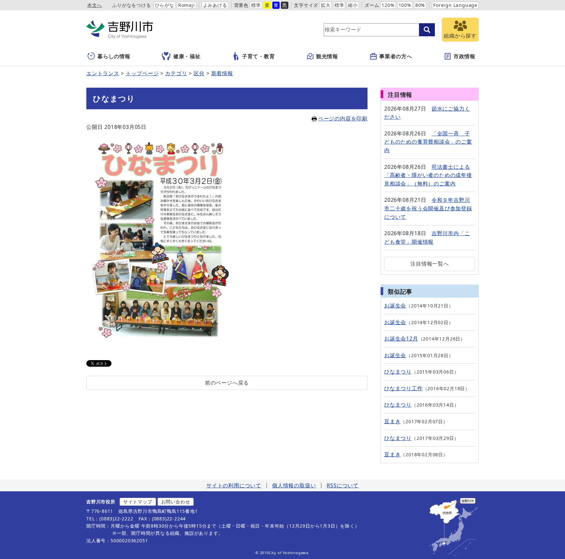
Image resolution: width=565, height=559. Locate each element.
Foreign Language (455, 5)
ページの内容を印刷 (343, 118)
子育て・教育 (258, 56)
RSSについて (343, 485)
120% (388, 5)
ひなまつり (398, 371)
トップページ (142, 73)
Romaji (186, 5)
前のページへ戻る (227, 382)
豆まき (392, 421)
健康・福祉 (187, 56)
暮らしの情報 (113, 56)
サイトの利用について (233, 485)
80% (420, 5)
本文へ (94, 5)
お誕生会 (395, 305)
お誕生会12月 (401, 338)
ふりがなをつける (131, 5)
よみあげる (215, 5)
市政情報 (464, 56)
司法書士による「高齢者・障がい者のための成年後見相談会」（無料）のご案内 (428, 175)
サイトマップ (137, 501)
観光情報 (327, 56)
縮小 (353, 5)
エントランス (102, 73)
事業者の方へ (395, 56)
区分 (199, 73)
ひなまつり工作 (403, 388)
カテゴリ (176, 73)
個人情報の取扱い (294, 485)
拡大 (326, 5)
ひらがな (164, 5)
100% (405, 5)
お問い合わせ (175, 501)
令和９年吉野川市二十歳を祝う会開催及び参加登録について (428, 208)
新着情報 (222, 73)
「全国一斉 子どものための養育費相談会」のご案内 (428, 142)
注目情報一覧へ (429, 263)
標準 (256, 5)
